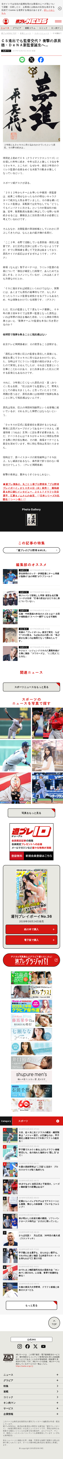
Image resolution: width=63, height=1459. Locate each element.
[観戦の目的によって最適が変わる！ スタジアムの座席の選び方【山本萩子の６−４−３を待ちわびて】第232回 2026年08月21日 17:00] (47, 755)
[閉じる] (60, 8)
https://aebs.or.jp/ (24, 1366)
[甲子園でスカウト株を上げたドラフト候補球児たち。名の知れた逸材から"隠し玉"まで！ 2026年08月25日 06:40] (15, 755)
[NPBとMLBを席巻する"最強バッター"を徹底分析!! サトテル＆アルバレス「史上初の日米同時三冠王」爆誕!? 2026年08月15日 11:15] (47, 788)
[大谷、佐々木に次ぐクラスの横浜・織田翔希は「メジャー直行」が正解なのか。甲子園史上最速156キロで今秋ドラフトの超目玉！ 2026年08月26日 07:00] (15, 723)
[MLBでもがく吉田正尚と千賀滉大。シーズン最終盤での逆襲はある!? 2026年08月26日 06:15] (47, 723)
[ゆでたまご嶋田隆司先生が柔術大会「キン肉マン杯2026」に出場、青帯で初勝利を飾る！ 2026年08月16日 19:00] (15, 788)
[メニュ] (58, 21)
